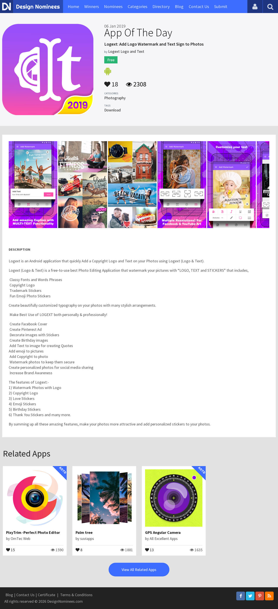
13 (151, 549)
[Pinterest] (259, 596)
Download (112, 110)
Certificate (46, 594)
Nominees (113, 6)
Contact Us (199, 6)
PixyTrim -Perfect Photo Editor (33, 532)
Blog (179, 6)
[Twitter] (250, 596)
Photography (115, 97)
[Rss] (269, 596)
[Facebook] (240, 596)
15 (12, 549)
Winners (91, 6)
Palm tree (84, 532)
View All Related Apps (139, 569)
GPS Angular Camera (163, 532)
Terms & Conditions (76, 594)
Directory (161, 6)
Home (73, 6)
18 (114, 82)
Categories (137, 6)
